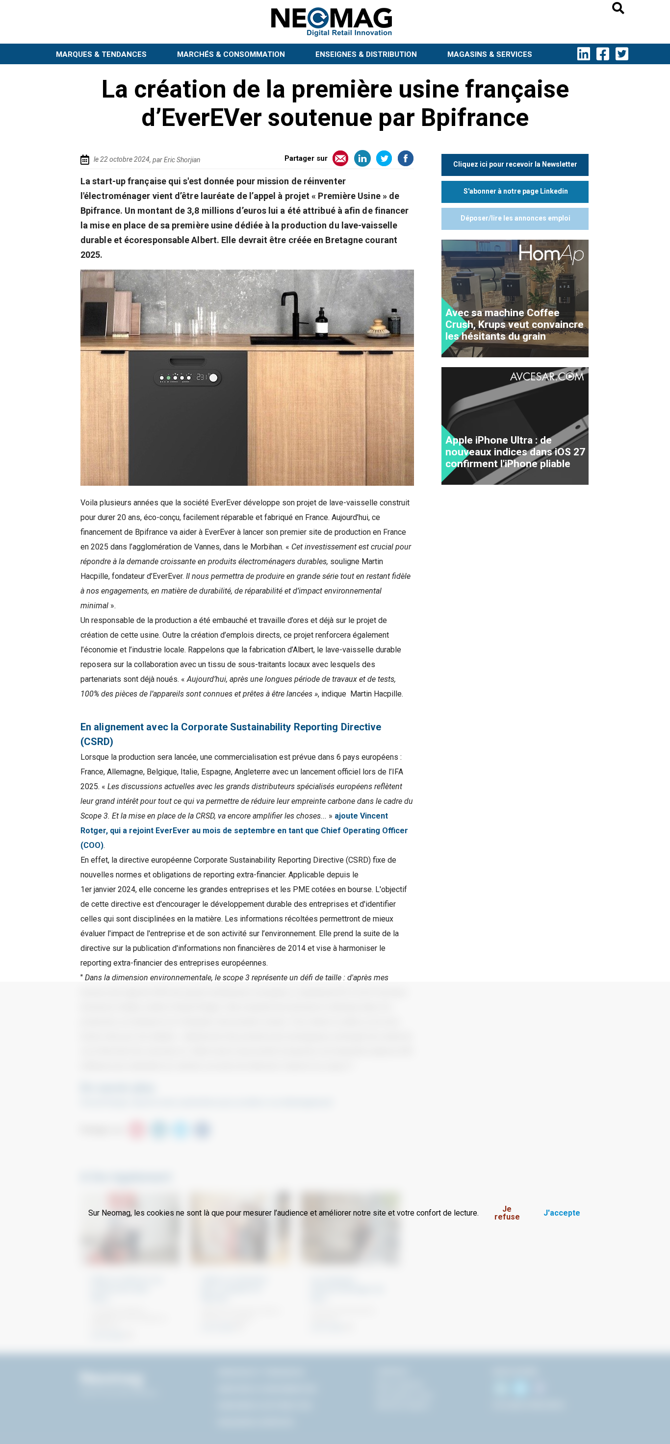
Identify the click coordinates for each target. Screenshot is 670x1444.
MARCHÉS (231, 54)
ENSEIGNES (366, 54)
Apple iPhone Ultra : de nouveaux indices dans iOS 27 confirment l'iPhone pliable (515, 452)
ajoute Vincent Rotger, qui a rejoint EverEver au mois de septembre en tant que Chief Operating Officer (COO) (244, 830)
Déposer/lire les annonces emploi (515, 218)
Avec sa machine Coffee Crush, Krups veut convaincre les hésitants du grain (514, 324)
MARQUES (101, 54)
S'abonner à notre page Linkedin (516, 191)
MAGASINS (489, 54)
